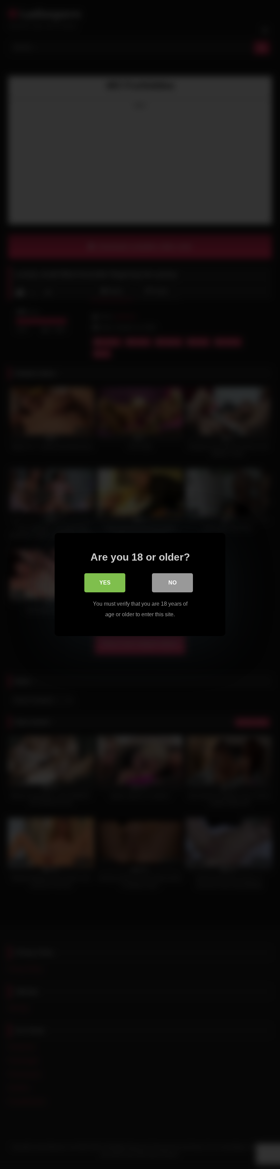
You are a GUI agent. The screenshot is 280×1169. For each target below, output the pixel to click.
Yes (105, 583)
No (172, 583)
